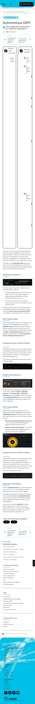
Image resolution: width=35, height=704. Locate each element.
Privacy (6, 683)
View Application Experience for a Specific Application (16, 13)
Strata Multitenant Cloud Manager (12, 599)
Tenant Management (8, 584)
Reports (5, 626)
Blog (5, 655)
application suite (10, 489)
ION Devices (6, 607)
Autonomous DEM (11, 11)
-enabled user (11, 294)
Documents (7, 688)
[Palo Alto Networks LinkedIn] (10, 694)
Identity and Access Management (11, 582)
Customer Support (9, 672)
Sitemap (6, 661)
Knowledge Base (8, 675)
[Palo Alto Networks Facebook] (6, 694)
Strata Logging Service (9, 575)
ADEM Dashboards (20, 11)
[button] (34, 563)
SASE (6, 633)
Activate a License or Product (10, 571)
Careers (6, 670)
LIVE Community (8, 674)
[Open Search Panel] (11, 4)
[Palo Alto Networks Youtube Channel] (18, 694)
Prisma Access (7, 596)
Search (6, 653)
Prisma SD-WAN (7, 605)
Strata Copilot (27, 4)
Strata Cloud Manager (8, 569)
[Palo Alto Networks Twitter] (14, 694)
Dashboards (6, 622)
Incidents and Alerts (8, 624)
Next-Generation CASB (9, 609)
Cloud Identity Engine (8, 573)
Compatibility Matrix (9, 657)
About (5, 668)
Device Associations (8, 578)
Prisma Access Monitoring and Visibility (13, 603)
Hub (4, 580)
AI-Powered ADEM (8, 601)
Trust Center (7, 685)
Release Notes (8, 651)
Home (4, 11)
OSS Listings (7, 659)
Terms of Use (7, 687)
